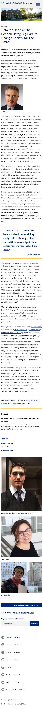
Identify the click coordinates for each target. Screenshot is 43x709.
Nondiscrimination (6, 704)
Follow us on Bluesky (13, 660)
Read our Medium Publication (16, 690)
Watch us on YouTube (13, 675)
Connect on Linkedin (13, 637)
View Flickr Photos (12, 682)
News (4, 438)
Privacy (24, 704)
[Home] (16, 3)
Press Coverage (7, 443)
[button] (21, 484)
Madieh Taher (36, 326)
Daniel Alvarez (6, 191)
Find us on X (10, 667)
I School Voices (7, 450)
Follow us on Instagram (14, 645)
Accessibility (17, 704)
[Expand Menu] (38, 4)
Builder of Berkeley (13, 137)
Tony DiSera (24, 263)
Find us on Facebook (13, 652)
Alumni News (6, 447)
